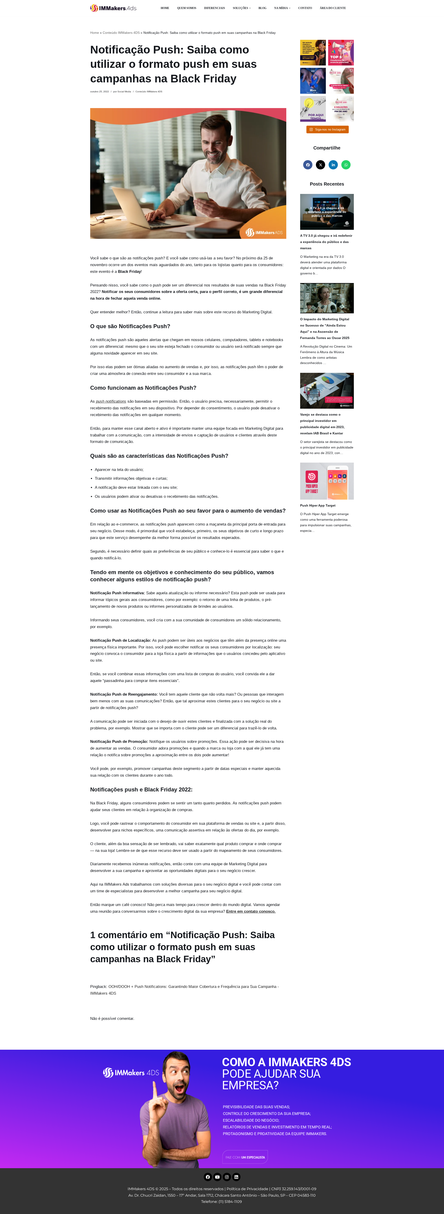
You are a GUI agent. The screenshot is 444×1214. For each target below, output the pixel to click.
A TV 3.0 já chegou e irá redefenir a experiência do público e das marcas (326, 242)
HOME (165, 8)
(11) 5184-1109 (230, 1201)
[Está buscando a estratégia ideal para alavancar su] (341, 80)
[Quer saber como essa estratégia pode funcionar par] (313, 52)
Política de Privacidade (247, 1189)
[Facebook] (208, 1177)
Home (94, 32)
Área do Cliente (333, 8)
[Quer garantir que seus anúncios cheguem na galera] (341, 52)
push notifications (111, 401)
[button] (250, 8)
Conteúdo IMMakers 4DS (121, 32)
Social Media (124, 91)
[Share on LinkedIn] (333, 164)
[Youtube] (217, 1177)
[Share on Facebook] (307, 164)
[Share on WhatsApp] (346, 164)
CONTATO (305, 8)
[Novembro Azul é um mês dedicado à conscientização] (313, 80)
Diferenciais (214, 8)
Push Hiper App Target (318, 505)
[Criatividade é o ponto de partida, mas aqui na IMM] (313, 109)
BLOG (262, 8)
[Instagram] (227, 1177)
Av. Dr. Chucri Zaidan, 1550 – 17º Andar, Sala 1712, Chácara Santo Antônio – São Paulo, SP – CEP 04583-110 (222, 1195)
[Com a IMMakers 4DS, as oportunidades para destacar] (341, 109)
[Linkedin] (236, 1177)
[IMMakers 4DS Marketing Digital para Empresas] (114, 8)
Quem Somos (186, 8)
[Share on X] (320, 164)
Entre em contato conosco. (251, 911)
